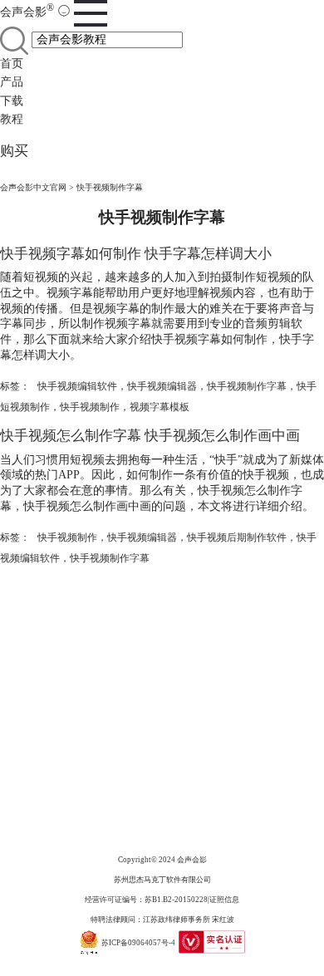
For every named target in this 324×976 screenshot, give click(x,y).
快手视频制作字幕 (247, 386)
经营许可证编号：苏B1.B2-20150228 (146, 899)
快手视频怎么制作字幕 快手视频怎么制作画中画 (150, 436)
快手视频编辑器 (162, 386)
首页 (11, 63)
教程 (11, 119)
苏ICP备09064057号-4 (138, 942)
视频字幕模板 (159, 407)
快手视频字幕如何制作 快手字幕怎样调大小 (136, 254)
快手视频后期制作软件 (237, 537)
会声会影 (27, 12)
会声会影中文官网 (33, 187)
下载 (11, 101)
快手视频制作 (90, 407)
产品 (11, 82)
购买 (14, 151)
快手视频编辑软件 (77, 386)
